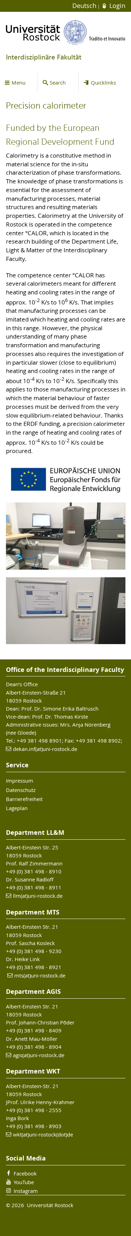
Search (58, 82)
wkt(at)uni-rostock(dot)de (43, 1134)
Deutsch (85, 6)
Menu (19, 82)
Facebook (25, 1173)
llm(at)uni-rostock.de (38, 895)
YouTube (24, 1182)
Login (116, 6)
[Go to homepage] (65, 32)
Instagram (26, 1190)
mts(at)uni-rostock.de (39, 975)
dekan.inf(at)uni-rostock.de (45, 748)
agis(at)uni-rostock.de (38, 1055)
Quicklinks (103, 82)
